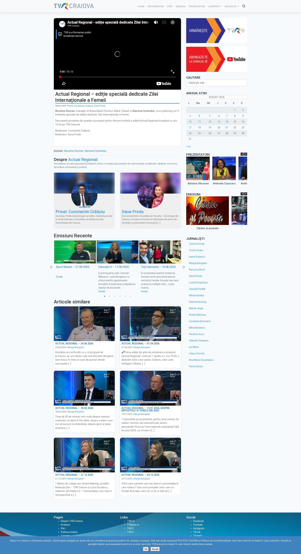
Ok (145, 549)
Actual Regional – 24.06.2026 (74, 343)
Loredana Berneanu (200, 321)
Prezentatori (197, 6)
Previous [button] (51, 267)
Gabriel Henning (197, 301)
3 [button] (115, 296)
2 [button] (109, 296)
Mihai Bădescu (197, 327)
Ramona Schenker (95, 151)
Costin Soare (196, 250)
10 (190, 121)
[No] (296, 545)
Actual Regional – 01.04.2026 (140, 343)
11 (199, 121)
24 (190, 133)
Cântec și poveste (207, 228)
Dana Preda (99, 105)
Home (141, 6)
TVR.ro (130, 521)
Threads (197, 535)
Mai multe (231, 6)
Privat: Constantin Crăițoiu (80, 105)
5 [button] (125, 296)
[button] (245, 154)
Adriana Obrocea (198, 183)
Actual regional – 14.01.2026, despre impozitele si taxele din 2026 (145, 409)
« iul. (188, 146)
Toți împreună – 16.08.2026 (158, 267)
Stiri (169, 6)
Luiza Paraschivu (198, 282)
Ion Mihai (194, 347)
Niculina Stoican (73, 151)
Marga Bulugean (76, 347)
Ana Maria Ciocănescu (201, 360)
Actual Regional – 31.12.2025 (74, 474)
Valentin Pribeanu (199, 340)
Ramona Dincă (197, 269)
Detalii (59, 276)
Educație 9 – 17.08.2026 (113, 267)
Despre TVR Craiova (72, 521)
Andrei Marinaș (197, 314)
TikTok (196, 532)
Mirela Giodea (196, 295)
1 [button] (104, 296)
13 (219, 121)
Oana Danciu (196, 366)
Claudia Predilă (197, 289)
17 (190, 127)
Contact (65, 535)
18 (199, 127)
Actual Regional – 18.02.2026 (74, 408)
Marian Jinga (196, 308)
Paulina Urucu (196, 334)
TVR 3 (130, 532)
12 (210, 121)
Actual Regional (83, 159)
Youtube (198, 524)
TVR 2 (130, 528)
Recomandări (156, 6)
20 (219, 127)
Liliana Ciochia (196, 353)
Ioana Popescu (197, 256)
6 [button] (130, 296)
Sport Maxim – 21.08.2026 (72, 267)
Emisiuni (180, 6)
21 (226, 127)
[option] (75, 259)
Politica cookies (69, 532)
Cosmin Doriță (196, 243)
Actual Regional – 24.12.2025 (140, 474)
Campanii (213, 6)
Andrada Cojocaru (224, 183)
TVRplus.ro (133, 524)
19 (210, 127)
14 (226, 121)
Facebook (198, 521)
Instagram (198, 528)
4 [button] (120, 296)
